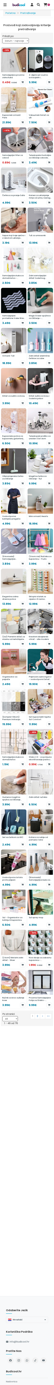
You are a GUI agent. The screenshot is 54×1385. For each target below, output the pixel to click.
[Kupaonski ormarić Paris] (13, 106)
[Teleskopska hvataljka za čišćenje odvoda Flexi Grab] (40, 146)
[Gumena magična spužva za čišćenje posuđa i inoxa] (13, 788)
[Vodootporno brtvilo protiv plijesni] (13, 869)
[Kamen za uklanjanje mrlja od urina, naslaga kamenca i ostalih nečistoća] (40, 186)
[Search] (38, 5)
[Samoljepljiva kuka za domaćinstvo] (13, 748)
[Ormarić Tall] (13, 347)
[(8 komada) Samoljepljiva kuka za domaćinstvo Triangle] (40, 869)
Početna (10, 13)
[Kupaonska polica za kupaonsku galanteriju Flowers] (13, 427)
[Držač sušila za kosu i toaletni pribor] (40, 387)
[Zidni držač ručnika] (40, 788)
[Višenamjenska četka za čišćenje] (13, 467)
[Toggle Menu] (5, 5)
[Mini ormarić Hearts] (40, 507)
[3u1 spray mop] (40, 909)
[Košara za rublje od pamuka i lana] (40, 828)
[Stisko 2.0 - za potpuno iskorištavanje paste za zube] (40, 748)
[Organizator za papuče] (13, 668)
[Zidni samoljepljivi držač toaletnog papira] (40, 267)
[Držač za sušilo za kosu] (13, 387)
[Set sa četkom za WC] (13, 828)
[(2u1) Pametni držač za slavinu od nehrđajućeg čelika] (13, 628)
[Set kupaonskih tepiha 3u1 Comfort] (40, 708)
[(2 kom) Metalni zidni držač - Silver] (13, 949)
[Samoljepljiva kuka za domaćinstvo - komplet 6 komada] (13, 267)
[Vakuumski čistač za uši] (40, 106)
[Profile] (32, 5)
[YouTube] (43, 1360)
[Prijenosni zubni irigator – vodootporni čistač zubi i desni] (40, 668)
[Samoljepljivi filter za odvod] (13, 146)
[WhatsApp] (27, 1360)
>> (48, 1016)
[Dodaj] (22, 82)
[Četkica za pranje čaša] (13, 186)
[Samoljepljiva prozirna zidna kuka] (13, 66)
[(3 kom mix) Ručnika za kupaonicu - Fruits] (40, 548)
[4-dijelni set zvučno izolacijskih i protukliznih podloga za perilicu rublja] (40, 66)
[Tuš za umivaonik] (40, 227)
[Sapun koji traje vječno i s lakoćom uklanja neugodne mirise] (13, 227)
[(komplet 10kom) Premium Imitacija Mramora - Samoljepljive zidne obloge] (13, 708)
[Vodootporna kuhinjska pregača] (13, 507)
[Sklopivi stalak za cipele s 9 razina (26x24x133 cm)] (40, 588)
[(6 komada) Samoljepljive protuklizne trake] (13, 548)
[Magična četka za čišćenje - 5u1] (40, 467)
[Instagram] (19, 1360)
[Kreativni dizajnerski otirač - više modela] (40, 628)
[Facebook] (11, 1360)
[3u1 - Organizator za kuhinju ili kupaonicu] (13, 909)
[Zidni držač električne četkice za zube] (40, 347)
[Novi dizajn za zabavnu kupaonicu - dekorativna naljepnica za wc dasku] (40, 949)
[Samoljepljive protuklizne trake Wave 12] (13, 307)
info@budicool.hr (19, 1341)
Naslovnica (11, 1381)
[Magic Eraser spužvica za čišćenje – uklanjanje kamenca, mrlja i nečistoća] (40, 307)
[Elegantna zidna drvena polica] (13, 588)
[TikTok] (35, 1360)
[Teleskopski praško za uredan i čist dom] (40, 427)
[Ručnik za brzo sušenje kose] (13, 989)
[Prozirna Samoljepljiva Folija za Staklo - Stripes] (40, 989)
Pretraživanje (28, 13)
